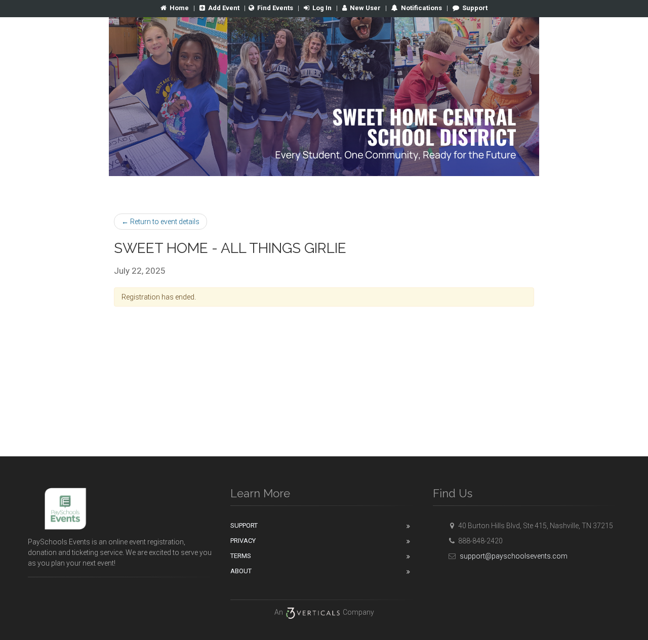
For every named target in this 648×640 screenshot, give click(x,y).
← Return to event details (160, 222)
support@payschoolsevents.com (514, 556)
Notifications (420, 8)
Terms (240, 556)
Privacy (243, 540)
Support (475, 8)
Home (179, 8)
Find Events (275, 8)
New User (365, 8)
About (241, 571)
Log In (322, 8)
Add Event (223, 8)
